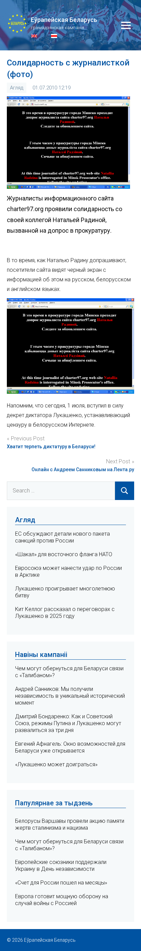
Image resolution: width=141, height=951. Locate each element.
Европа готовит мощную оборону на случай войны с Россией (61, 899)
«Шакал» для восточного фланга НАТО (63, 554)
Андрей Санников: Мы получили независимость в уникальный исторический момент (70, 696)
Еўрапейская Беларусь (64, 19)
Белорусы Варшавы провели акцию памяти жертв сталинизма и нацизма (69, 824)
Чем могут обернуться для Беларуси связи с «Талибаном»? (69, 845)
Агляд (16, 88)
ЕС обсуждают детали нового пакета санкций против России (62, 537)
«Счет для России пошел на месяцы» (61, 882)
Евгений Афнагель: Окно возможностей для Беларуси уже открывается (70, 747)
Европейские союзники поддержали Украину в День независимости (60, 865)
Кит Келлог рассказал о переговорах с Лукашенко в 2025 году (65, 612)
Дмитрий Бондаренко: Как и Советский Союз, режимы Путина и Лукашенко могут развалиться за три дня (68, 723)
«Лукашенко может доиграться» (56, 764)
